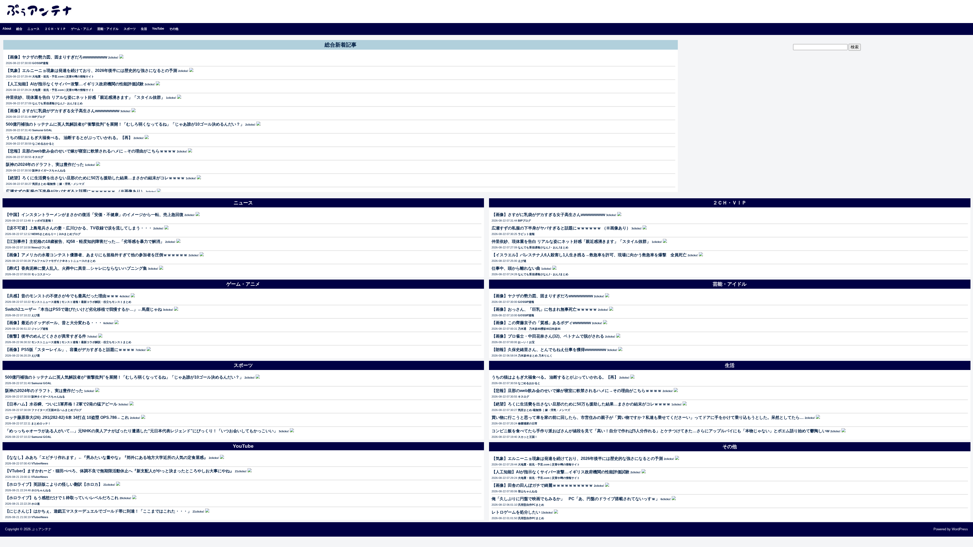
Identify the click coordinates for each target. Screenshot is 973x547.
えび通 (35, 315)
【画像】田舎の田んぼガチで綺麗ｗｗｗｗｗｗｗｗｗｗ (542, 485)
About (7, 28)
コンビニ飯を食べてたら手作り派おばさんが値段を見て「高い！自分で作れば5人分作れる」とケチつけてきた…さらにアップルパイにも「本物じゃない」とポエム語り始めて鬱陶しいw (660, 431)
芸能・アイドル (108, 29)
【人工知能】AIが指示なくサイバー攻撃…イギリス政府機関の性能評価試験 (75, 84)
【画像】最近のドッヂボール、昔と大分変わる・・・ (53, 323)
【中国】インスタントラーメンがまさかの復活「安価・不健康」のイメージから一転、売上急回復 (94, 214)
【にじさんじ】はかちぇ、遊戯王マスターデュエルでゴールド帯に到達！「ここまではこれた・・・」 (98, 511)
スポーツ (130, 29)
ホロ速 (35, 503)
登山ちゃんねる (527, 491)
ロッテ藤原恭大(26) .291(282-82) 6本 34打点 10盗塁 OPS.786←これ (67, 417)
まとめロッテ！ (41, 423)
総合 (19, 29)
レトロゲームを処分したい (516, 512)
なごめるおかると (43, 143)
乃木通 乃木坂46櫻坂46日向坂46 (539, 328)
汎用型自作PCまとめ (531, 504)
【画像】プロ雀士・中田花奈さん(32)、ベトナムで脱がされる (548, 336)
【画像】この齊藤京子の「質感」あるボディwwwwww (541, 323)
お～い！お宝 (526, 342)
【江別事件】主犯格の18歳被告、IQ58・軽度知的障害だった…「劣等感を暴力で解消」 (84, 241)
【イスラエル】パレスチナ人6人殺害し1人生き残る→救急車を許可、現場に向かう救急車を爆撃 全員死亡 (589, 255)
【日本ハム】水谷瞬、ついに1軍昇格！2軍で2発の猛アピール (61, 404)
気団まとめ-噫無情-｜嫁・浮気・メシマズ (58, 183)
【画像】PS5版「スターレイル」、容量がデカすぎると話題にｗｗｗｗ (70, 349)
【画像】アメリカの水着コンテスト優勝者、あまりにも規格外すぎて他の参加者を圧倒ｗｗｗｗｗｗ (96, 255)
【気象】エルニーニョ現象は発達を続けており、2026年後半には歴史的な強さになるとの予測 (91, 70)
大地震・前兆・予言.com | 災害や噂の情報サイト (63, 76)
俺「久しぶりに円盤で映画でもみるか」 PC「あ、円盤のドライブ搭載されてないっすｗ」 (576, 499)
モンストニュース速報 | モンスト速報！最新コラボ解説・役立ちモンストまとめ (81, 301)
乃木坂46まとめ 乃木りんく (535, 355)
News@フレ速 (40, 247)
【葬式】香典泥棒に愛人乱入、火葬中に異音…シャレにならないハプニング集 (76, 268)
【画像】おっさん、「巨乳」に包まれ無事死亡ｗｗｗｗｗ (544, 309)
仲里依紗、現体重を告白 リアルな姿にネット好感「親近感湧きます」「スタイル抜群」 (85, 97)
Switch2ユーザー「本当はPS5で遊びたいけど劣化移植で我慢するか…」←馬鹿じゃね (83, 309)
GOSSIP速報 (40, 63)
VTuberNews (39, 463)
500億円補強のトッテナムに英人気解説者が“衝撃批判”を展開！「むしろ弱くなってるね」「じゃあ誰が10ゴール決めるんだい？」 (125, 124)
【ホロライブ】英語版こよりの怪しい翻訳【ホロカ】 (53, 484)
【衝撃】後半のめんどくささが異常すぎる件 (45, 336)
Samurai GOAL (42, 130)
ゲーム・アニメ (81, 29)
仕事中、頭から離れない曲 (516, 268)
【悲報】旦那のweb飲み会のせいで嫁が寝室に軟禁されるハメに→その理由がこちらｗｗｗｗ (91, 151)
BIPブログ (38, 116)
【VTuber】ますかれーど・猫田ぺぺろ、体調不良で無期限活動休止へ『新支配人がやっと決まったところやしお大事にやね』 (119, 471)
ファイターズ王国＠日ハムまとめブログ (56, 410)
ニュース (33, 29)
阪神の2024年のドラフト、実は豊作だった (45, 164)
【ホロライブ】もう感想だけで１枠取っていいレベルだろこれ (62, 498)
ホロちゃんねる (41, 490)
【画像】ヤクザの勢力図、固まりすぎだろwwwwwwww (56, 57)
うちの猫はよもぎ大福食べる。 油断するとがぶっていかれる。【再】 (69, 137)
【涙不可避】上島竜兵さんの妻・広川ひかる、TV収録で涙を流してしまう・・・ (78, 228)
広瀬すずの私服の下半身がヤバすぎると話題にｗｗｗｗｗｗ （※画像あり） (75, 191)
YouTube (158, 28)
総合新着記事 (341, 45)
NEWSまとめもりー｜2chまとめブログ (56, 234)
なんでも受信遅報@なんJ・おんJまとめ (57, 103)
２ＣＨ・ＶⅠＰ (55, 29)
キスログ (37, 157)
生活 (144, 29)
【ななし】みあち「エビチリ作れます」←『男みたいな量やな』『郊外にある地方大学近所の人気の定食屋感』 (106, 457)
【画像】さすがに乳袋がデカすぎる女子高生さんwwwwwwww (62, 111)
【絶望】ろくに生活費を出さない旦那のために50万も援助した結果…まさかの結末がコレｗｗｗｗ (95, 178)
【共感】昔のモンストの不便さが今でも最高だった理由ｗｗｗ (62, 296)
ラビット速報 (526, 234)
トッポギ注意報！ (42, 220)
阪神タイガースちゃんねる (49, 170)
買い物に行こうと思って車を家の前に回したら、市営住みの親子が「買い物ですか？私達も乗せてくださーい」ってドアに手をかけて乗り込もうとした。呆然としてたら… (648, 417)
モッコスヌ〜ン (41, 274)
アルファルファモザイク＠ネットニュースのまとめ (63, 260)
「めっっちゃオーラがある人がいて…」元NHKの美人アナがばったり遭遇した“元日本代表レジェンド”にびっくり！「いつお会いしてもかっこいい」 (141, 431)
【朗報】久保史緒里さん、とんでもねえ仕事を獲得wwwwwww (549, 349)
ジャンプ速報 (39, 328)
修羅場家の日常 (527, 423)
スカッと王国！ (527, 436)
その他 (173, 29)
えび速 (522, 260)
